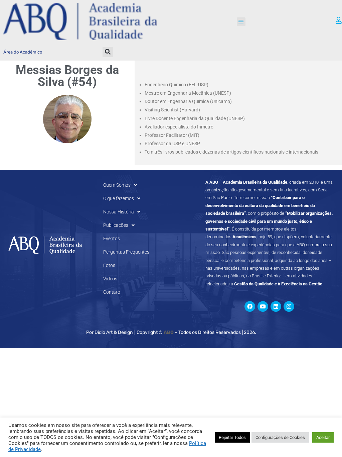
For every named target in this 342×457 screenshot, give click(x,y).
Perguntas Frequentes (126, 252)
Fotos (109, 265)
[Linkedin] (276, 306)
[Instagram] (289, 306)
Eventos (111, 238)
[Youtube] (263, 306)
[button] (241, 21)
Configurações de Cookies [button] (280, 437)
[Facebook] (249, 306)
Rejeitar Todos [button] (232, 437)
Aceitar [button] (323, 437)
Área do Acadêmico (22, 52)
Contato (111, 292)
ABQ (169, 332)
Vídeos (110, 278)
